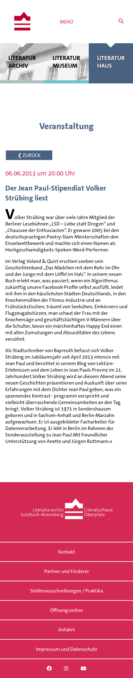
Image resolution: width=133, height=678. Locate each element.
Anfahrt (66, 629)
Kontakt (66, 552)
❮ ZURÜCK (29, 155)
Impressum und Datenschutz (66, 649)
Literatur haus (111, 61)
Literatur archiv (22, 61)
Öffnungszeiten (66, 610)
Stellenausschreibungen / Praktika (66, 590)
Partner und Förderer (66, 571)
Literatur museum (66, 61)
